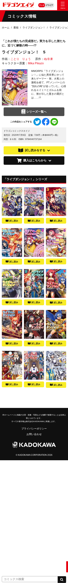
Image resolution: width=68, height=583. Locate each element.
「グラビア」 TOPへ (14, 566)
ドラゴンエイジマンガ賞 (16, 555)
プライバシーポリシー (34, 428)
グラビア (49, 5)
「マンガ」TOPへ (12, 465)
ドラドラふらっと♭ (13, 544)
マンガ (41, 5)
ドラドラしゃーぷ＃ (13, 533)
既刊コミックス (11, 499)
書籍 (15, 27)
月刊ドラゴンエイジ (13, 510)
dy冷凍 (48, 58)
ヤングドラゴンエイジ (14, 521)
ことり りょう (21, 58)
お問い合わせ (34, 434)
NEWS (5, 476)
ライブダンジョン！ (33, 27)
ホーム (5, 27)
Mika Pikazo (36, 63)
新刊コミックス (11, 488)
